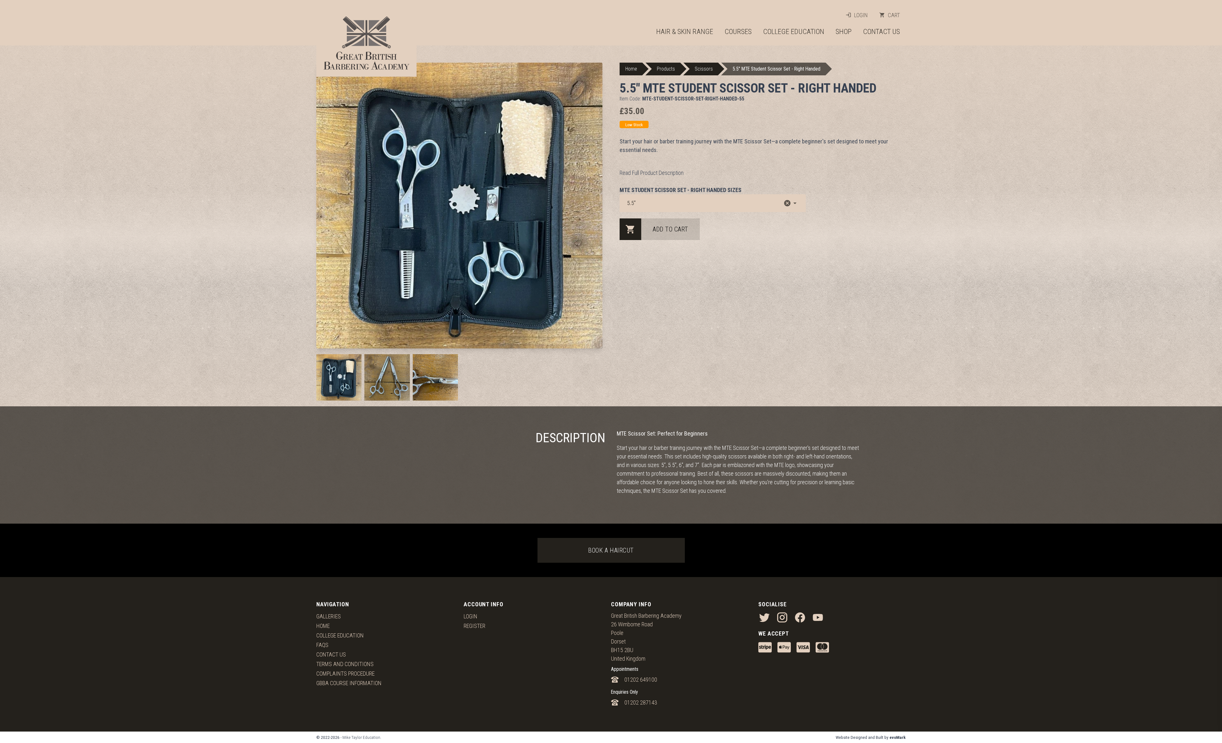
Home (631, 69)
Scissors (704, 69)
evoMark (897, 737)
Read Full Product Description (652, 172)
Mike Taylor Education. (361, 737)
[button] (787, 203)
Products (666, 69)
